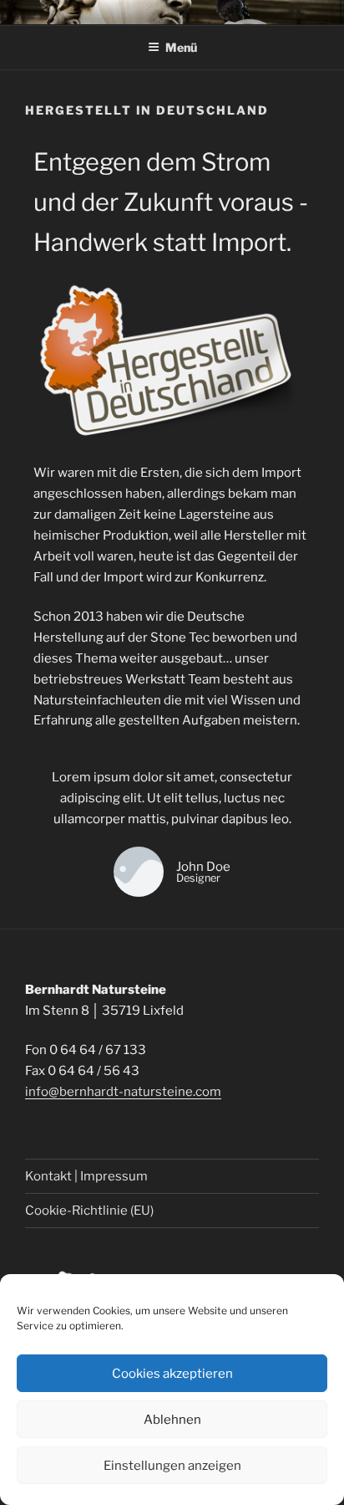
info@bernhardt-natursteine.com (123, 1091)
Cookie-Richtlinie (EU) (89, 1210)
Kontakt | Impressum (86, 1176)
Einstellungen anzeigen (172, 1465)
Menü (181, 47)
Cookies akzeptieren (172, 1373)
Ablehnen (172, 1419)
